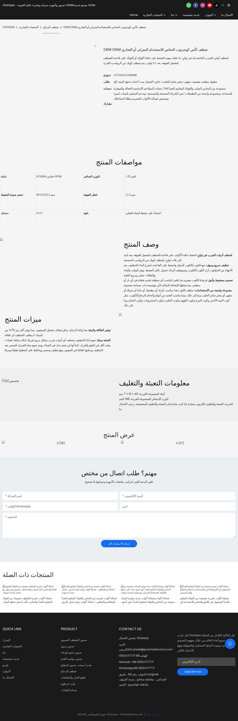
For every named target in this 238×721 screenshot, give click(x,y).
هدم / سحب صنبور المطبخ (76, 665)
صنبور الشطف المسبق (74, 640)
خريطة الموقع (153, 714)
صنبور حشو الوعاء (71, 653)
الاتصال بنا (8, 677)
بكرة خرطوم (68, 684)
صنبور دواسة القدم (71, 659)
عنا (4, 653)
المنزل (6, 640)
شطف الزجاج (51, 27)
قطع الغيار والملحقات (73, 677)
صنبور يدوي (67, 646)
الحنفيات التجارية (29, 27)
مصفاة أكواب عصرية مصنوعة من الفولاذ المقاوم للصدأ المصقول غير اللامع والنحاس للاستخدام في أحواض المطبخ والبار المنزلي (204, 600)
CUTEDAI (9, 27)
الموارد (6, 671)
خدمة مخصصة (11, 659)
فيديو (5, 665)
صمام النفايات (69, 690)
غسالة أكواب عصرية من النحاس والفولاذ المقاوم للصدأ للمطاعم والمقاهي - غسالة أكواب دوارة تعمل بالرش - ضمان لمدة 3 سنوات (89, 600)
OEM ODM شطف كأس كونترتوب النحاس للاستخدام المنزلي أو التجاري (104, 27)
